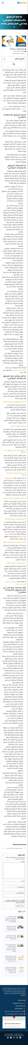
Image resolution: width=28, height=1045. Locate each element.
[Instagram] (17, 1037)
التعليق (23, 861)
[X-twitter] (14, 1037)
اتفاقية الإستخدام (9, 1034)
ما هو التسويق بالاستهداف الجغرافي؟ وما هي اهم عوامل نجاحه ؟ (14, 22)
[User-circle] (7, 1037)
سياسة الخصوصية (18, 1034)
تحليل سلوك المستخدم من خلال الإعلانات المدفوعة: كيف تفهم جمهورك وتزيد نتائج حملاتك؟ (11, 948)
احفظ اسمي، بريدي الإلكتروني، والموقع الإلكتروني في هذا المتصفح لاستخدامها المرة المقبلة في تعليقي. (14, 901)
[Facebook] (11, 1037)
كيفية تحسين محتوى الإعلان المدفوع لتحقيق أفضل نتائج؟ (11, 937)
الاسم (23, 881)
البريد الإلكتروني (21, 887)
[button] (4, 59)
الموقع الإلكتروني (20, 893)
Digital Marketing (21, 49)
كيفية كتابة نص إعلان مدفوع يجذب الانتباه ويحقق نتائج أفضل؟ (11, 928)
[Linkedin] (20, 1037)
